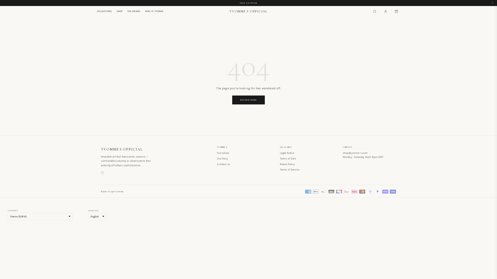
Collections (104, 11)
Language (93, 211)
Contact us (223, 164)
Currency (13, 211)
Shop (120, 11)
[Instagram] (102, 173)
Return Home (248, 100)
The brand (134, 11)
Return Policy (287, 164)
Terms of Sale (288, 158)
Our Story (222, 158)
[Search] (374, 11)
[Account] (385, 11)
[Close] (492, 3)
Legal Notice (287, 153)
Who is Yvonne (154, 11)
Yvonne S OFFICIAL (122, 149)
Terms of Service (290, 169)
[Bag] (396, 11)
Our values (223, 153)
